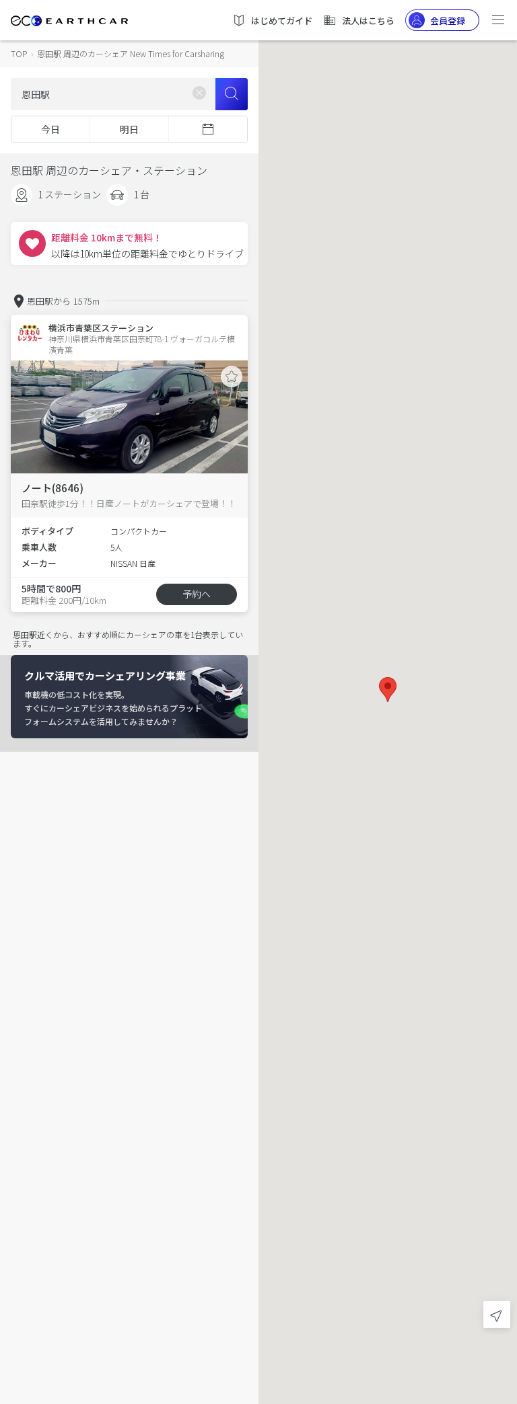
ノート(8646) (52, 488)
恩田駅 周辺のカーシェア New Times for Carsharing (130, 53)
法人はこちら (368, 20)
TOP (19, 53)
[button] (388, 689)
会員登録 (447, 20)
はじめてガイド (281, 20)
